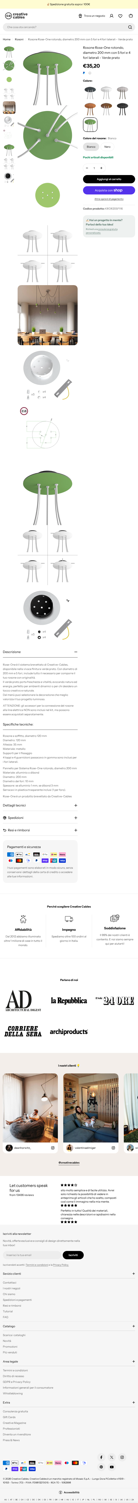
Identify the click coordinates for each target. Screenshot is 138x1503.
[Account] (111, 16)
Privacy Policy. (61, 1264)
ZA (133, 1500)
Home (6, 39)
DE (33, 1500)
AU (5, 1500)
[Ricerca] (130, 27)
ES (45, 1500)
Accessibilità (71, 1492)
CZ (28, 1500)
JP (83, 1500)
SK (105, 1500)
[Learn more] (90, 73)
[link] (23, 1000)
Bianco (91, 146)
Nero (107, 146)
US (127, 1500)
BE (16, 1500)
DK (39, 1500)
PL (94, 1500)
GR (56, 1500)
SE (111, 1500)
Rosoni (19, 39)
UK (121, 1500)
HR (62, 1500)
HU (67, 1500)
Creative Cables (20, 1478)
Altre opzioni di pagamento (109, 199)
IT (78, 1500)
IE (73, 1500)
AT (11, 1500)
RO (99, 1500)
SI (116, 1500)
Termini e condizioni (37, 1264)
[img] (90, 1185)
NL (88, 1500)
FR (50, 1500)
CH (22, 1500)
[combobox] (69, 27)
